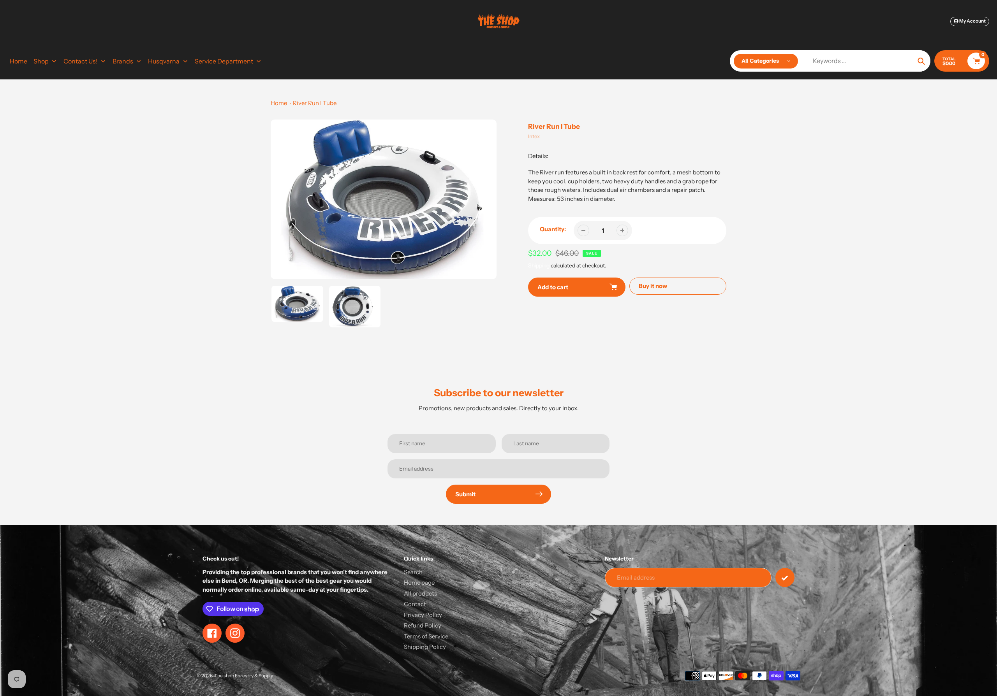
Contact (415, 604)
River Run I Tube (314, 103)
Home (279, 103)
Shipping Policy (425, 646)
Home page (419, 582)
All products (420, 593)
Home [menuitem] (18, 61)
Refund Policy (422, 625)
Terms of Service (426, 636)
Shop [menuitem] (41, 61)
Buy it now (653, 286)
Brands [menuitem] (123, 61)
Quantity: (553, 229)
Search (413, 572)
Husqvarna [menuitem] (164, 61)
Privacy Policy (423, 615)
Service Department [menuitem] (224, 61)
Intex (534, 136)
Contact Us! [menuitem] (80, 61)
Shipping (539, 265)
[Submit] (784, 577)
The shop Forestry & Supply (243, 675)
